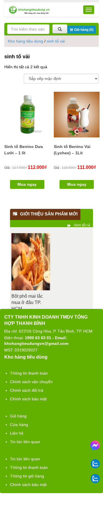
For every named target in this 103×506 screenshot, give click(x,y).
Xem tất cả (82, 225)
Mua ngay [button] (27, 184)
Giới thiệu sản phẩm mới (49, 213)
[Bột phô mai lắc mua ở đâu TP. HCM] (30, 261)
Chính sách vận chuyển (31, 381)
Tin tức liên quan (25, 441)
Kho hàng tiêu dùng (25, 41)
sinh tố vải (56, 41)
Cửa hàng (19, 424)
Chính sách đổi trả (26, 390)
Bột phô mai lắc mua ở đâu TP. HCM (27, 302)
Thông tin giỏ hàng (27, 476)
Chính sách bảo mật (28, 399)
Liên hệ (16, 433)
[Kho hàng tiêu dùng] (29, 10)
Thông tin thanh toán (29, 373)
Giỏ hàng (18, 416)
